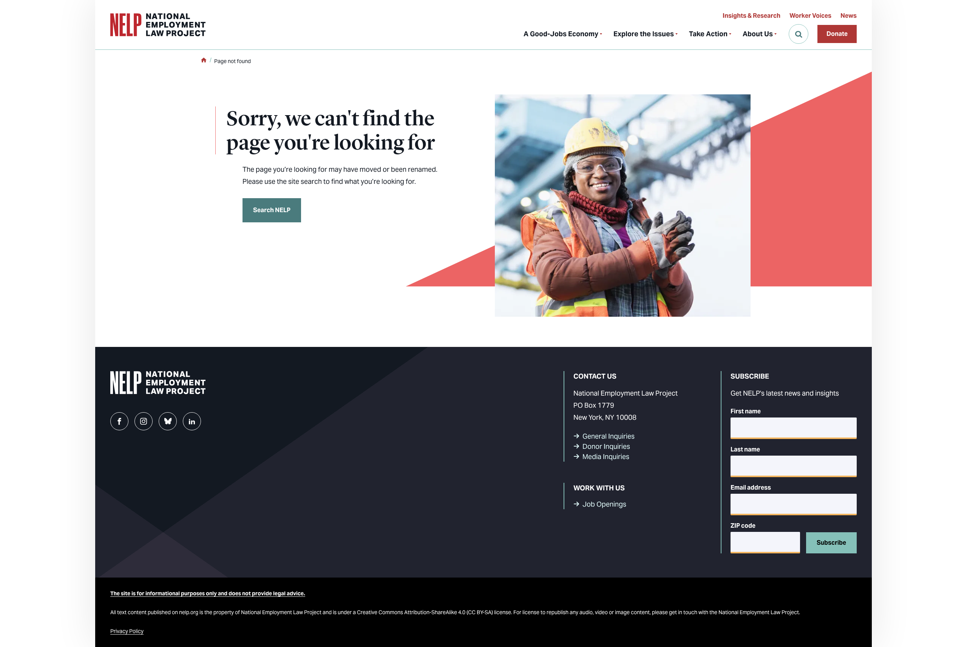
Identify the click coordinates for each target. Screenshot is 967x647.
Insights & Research (751, 16)
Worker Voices (810, 16)
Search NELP (271, 210)
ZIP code (743, 526)
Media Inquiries (605, 456)
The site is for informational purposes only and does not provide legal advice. (207, 593)
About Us (758, 33)
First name (746, 411)
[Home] (203, 61)
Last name (745, 449)
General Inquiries (608, 436)
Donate (837, 34)
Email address (751, 487)
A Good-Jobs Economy (561, 33)
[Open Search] (798, 34)
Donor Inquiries (606, 446)
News (848, 16)
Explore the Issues (643, 33)
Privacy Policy (127, 631)
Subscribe (831, 543)
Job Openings (604, 504)
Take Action (708, 33)
